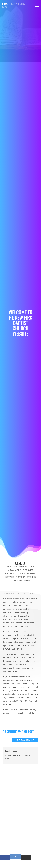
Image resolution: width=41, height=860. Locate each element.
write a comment (25, 740)
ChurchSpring (9, 619)
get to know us (20, 694)
